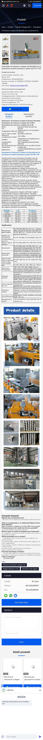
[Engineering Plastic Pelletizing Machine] (25, 49)
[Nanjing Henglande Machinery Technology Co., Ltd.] (10, 5)
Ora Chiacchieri (21, 602)
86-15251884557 (35, 1)
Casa (3, 27)
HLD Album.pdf (8, 558)
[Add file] (2, 736)
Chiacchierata (37, 5)
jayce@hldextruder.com (11, 1)
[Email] (15, 595)
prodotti (10, 27)
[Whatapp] (11, 595)
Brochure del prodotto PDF (19, 85)
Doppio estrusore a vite (10, 569)
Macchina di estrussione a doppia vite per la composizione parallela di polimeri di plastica (11, 678)
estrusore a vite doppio (29, 569)
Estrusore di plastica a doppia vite (14, 565)
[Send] (40, 736)
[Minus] (40, 690)
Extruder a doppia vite (22, 27)
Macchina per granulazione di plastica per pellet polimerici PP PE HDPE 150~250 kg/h (31, 678)
